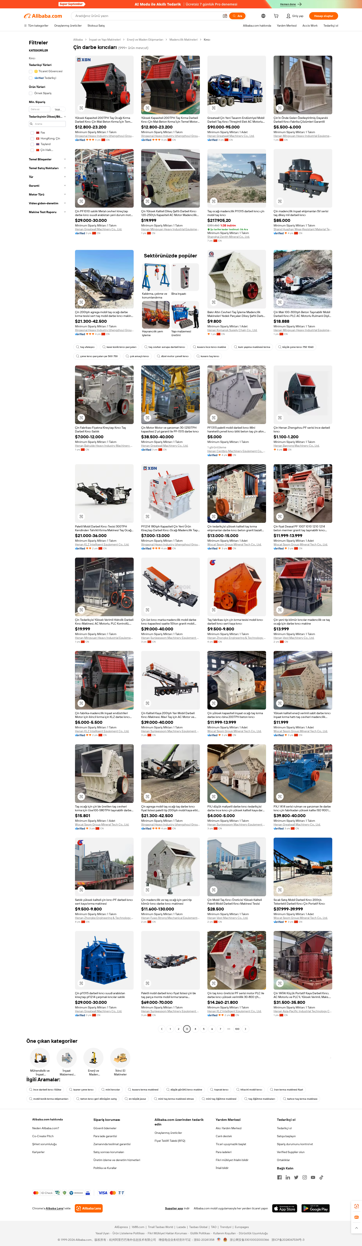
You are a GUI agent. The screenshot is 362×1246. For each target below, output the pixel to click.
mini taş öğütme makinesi (221, 1098)
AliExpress (121, 1227)
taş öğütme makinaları (261, 1098)
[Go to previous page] (161, 1029)
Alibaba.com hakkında (47, 1119)
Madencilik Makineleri (183, 39)
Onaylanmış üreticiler (168, 1132)
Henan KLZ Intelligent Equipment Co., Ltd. (102, 544)
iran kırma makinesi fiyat (288, 1089)
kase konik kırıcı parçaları (121, 347)
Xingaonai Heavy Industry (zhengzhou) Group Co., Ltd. (104, 136)
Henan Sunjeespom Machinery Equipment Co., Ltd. (170, 637)
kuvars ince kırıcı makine (211, 347)
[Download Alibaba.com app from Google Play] (315, 1208)
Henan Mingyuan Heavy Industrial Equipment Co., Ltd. (303, 136)
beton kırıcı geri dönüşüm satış (98, 1098)
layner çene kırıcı (83, 1089)
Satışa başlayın (286, 1136)
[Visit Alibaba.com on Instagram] (304, 1177)
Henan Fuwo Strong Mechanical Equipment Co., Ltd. (170, 917)
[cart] (277, 16)
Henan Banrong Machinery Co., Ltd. (296, 445)
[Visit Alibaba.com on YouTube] (312, 1177)
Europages (242, 1227)
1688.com (138, 1227)
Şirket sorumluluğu (44, 1144)
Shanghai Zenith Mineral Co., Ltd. (228, 236)
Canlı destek (224, 1136)
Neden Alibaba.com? (45, 1128)
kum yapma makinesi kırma (254, 347)
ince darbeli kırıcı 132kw (47, 1089)
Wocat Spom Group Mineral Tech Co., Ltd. (234, 544)
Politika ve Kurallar (105, 1168)
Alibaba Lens (54, 1208)
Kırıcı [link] (207, 39)
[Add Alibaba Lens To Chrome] (89, 1208)
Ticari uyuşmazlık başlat (231, 1144)
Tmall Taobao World (160, 1227)
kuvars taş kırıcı (210, 356)
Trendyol (225, 1227)
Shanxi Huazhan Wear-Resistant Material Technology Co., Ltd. (303, 229)
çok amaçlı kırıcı (139, 356)
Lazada (181, 1227)
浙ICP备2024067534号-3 (288, 1239)
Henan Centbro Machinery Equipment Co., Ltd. (236, 451)
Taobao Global (198, 1227)
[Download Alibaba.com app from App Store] (284, 1208)
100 (237, 1028)
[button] (225, 15)
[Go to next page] (245, 1029)
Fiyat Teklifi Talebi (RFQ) (170, 1140)
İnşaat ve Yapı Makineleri (105, 39)
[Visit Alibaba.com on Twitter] (296, 1177)
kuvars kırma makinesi (145, 1089)
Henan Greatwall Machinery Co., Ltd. (230, 136)
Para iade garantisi (105, 1136)
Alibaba (78, 39)
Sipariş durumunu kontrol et (295, 1144)
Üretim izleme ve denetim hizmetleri (116, 1160)
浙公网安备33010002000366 (249, 1239)
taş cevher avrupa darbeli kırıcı (167, 347)
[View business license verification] (219, 1240)
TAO (213, 1227)
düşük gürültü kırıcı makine (186, 1089)
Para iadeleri (223, 1152)
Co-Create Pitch (43, 1136)
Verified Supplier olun (291, 1152)
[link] (356, 1206)
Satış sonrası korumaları (108, 1152)
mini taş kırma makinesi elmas (176, 1098)
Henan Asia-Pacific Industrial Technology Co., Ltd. (303, 1011)
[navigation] (47, 534)
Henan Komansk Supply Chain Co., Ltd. (232, 330)
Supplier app (174, 1208)
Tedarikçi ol (284, 1128)
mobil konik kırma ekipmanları (50, 1098)
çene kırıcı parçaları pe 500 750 (99, 356)
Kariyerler (38, 1152)
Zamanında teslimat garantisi (112, 1144)
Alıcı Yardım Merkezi (229, 1128)
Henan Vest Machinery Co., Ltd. (294, 637)
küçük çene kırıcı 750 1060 (298, 347)
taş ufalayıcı (87, 347)
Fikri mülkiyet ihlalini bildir (232, 1160)
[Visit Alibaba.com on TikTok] (321, 1177)
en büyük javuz (137, 1098)
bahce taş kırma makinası (302, 1098)
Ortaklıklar (283, 1160)
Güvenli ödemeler (104, 1128)
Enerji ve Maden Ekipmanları (145, 39)
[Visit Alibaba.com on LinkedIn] (287, 1177)
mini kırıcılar (113, 1089)
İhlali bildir (222, 1168)
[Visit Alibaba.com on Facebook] (279, 1177)
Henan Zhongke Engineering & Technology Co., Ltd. (236, 637)
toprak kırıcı (221, 1089)
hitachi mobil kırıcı (251, 1089)
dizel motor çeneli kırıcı (175, 356)
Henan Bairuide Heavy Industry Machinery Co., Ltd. (104, 445)
